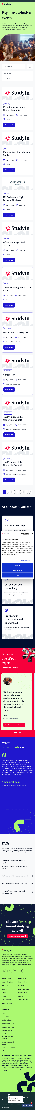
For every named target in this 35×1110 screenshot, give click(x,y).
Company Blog (23, 1000)
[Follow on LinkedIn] (4, 971)
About (4, 1013)
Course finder (23, 982)
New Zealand (6, 1000)
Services (21, 986)
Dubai (4, 993)
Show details (25, 560)
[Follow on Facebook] (9, 971)
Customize (16, 570)
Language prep (23, 989)
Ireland (4, 996)
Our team (5, 1017)
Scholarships (22, 993)
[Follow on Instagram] (21, 971)
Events (20, 996)
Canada (4, 989)
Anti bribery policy (8, 1024)
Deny (17, 575)
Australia (5, 986)
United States (7, 1003)
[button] (15, 732)
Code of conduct (8, 1027)
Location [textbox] (7, 79)
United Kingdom (7, 982)
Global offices (7, 1020)
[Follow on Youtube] (15, 971)
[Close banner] (32, 533)
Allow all (17, 565)
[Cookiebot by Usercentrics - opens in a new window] (22, 533)
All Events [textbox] (7, 74)
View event (9, 125)
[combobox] (30, 66)
